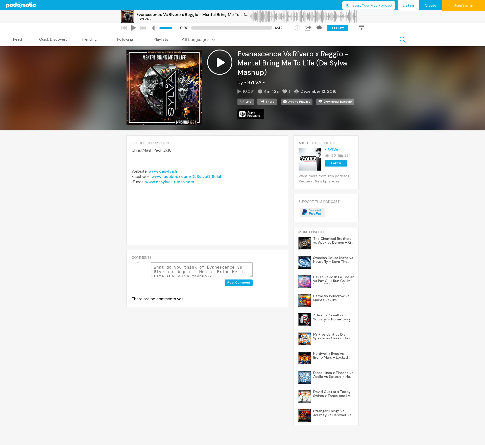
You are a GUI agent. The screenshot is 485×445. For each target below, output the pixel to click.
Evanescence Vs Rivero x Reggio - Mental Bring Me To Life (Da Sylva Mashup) (193, 14)
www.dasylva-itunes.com (169, 181)
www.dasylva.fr (163, 171)
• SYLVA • (143, 19)
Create (430, 5)
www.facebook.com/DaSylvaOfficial (186, 176)
